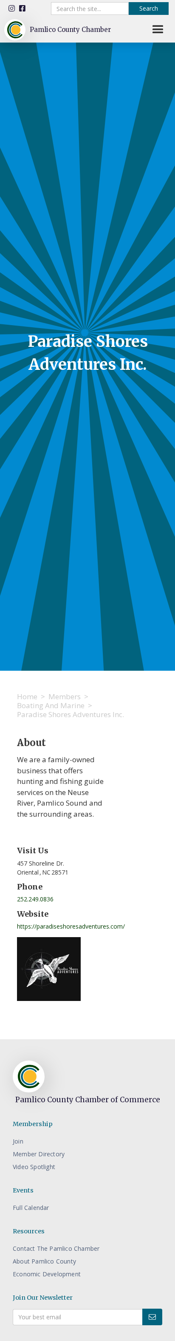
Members (64, 696)
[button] (158, 30)
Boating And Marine (51, 705)
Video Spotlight (34, 1167)
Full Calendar (31, 1208)
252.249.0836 (35, 899)
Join (18, 1141)
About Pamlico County (44, 1261)
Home (27, 696)
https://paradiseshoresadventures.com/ (71, 926)
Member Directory (39, 1154)
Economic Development (47, 1274)
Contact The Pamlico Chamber (56, 1248)
